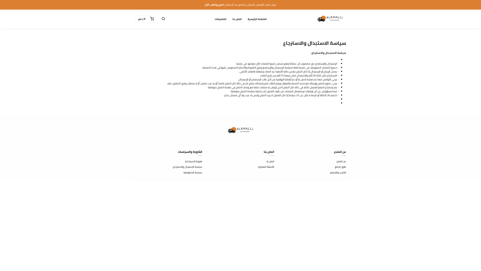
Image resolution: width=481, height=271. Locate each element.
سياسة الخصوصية (192, 172)
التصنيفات (220, 19)
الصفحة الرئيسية (257, 19)
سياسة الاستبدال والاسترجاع (187, 167)
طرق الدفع (340, 167)
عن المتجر (341, 161)
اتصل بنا (237, 19)
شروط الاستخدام (193, 161)
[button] (163, 19)
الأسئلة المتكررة (266, 167)
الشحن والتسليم (338, 172)
